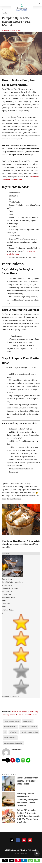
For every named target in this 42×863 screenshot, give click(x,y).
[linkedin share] (18, 760)
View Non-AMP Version (28, 850)
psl (5, 732)
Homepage (5, 30)
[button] (5, 860)
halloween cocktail (10, 727)
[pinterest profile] (24, 840)
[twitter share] (3, 760)
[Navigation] (3, 3)
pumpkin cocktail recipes (29, 732)
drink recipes (27, 721)
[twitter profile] (12, 840)
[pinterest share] (12, 760)
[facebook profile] (18, 840)
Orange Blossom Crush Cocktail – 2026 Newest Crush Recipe (27, 780)
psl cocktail (14, 732)
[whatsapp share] (23, 760)
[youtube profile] (30, 840)
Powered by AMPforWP (21, 853)
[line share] (28, 760)
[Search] (38, 2)
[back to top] (37, 853)
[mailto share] (7, 760)
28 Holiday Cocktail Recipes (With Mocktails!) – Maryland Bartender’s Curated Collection (27, 799)
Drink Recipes (16, 30)
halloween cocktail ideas (29, 727)
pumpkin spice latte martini (13, 743)
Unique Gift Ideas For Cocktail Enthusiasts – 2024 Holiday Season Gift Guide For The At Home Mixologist (28, 816)
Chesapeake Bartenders (11, 721)
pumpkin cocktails (10, 738)
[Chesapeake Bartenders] (22, 6)
